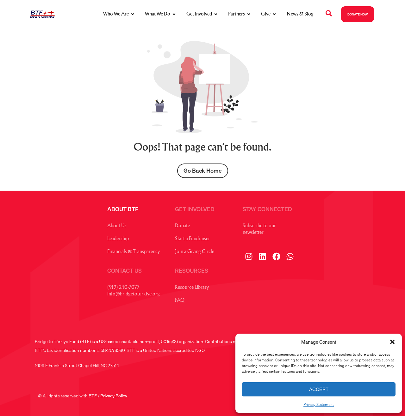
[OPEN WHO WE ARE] (132, 14)
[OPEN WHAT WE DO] (174, 14)
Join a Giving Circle (194, 252)
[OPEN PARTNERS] (248, 14)
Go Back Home (203, 170)
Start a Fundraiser (192, 239)
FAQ (179, 300)
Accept (318, 389)
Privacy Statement (318, 404)
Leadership (118, 239)
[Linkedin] (263, 256)
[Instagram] (249, 256)
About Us (117, 226)
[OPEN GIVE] (274, 14)
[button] (392, 342)
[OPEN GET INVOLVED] (216, 14)
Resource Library (192, 287)
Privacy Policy (113, 395)
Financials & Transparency (133, 252)
